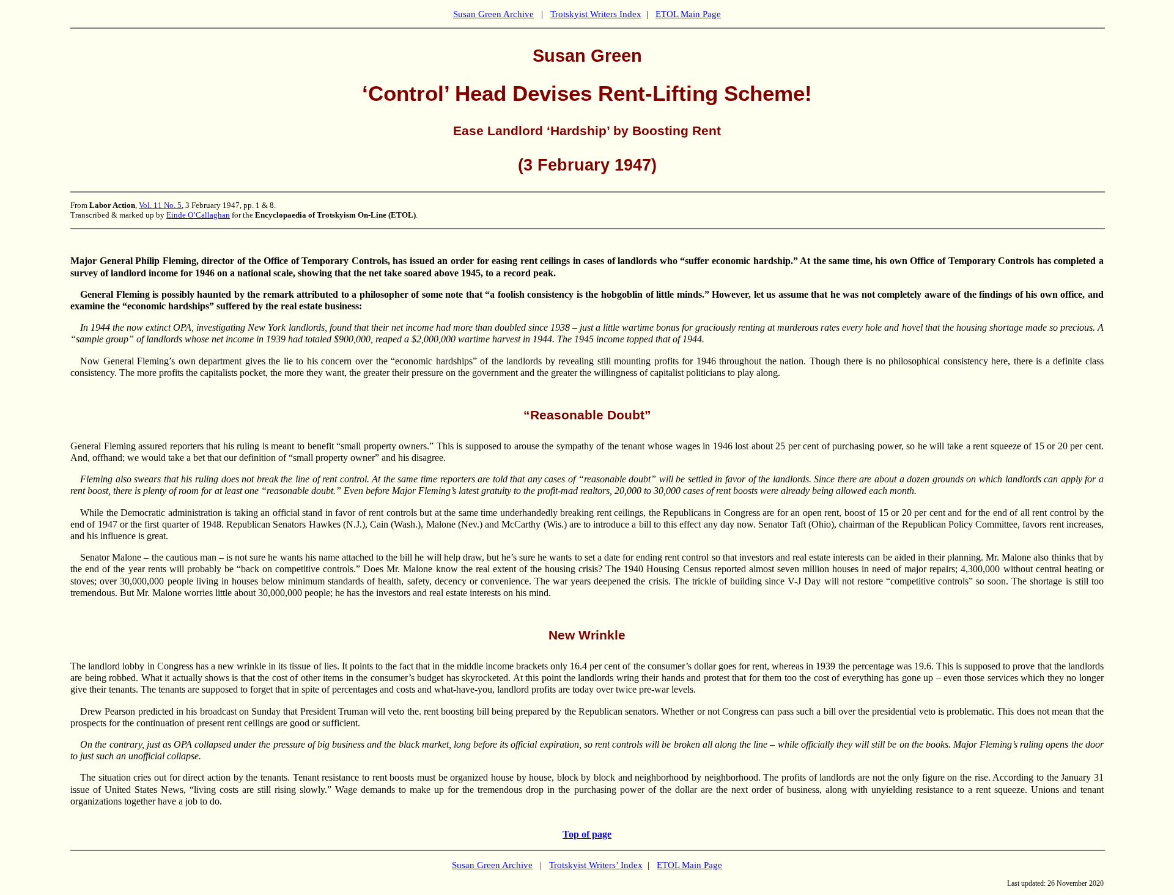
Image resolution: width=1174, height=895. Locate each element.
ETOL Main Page (688, 14)
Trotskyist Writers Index (595, 14)
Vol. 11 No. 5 (160, 205)
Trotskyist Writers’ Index (596, 865)
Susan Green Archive (493, 14)
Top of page (587, 834)
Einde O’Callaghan (198, 214)
